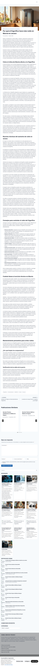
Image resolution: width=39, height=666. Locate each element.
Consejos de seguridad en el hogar (18, 531)
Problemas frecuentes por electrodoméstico (11, 582)
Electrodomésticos (29, 518)
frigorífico (3, 536)
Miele (6, 586)
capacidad (28, 536)
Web (28, 459)
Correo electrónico (18, 459)
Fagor (6, 594)
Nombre (4, 459)
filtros (15, 516)
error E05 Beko (9, 554)
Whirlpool (3, 516)
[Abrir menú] (37, 2)
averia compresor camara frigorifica (6, 491)
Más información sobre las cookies (8, 646)
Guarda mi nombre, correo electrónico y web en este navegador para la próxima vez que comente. (18, 462)
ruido (2, 537)
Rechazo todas (19, 661)
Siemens (6, 569)
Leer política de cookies (9, 664)
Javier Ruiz (6, 35)
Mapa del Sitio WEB (5, 652)
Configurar (27, 661)
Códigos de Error (4, 554)
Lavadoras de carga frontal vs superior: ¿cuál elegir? (30, 399)
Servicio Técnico (10, 515)
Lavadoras (33, 518)
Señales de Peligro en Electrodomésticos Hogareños (9, 399)
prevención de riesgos (17, 537)
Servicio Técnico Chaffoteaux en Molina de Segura (9, 414)
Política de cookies (5, 648)
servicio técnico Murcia (5, 499)
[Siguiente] (36, 420)
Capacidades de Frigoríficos (30, 531)
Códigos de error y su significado (6, 511)
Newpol (6, 590)
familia (36, 536)
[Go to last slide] (3, 420)
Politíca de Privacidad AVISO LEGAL (8, 650)
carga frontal (28, 517)
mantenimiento (16, 517)
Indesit (6, 565)
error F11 (3, 515)
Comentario (4, 445)
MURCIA (10, 536)
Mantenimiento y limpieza (17, 511)
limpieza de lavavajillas (19, 516)
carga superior (32, 517)
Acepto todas (34, 661)
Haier (6, 619)
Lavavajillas (5, 515)
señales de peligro (21, 538)
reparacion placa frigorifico (7, 498)
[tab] (17, 432)
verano (4, 537)
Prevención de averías (8, 561)
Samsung (6, 615)
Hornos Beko (3, 555)
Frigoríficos (28, 537)
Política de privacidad (5, 645)
